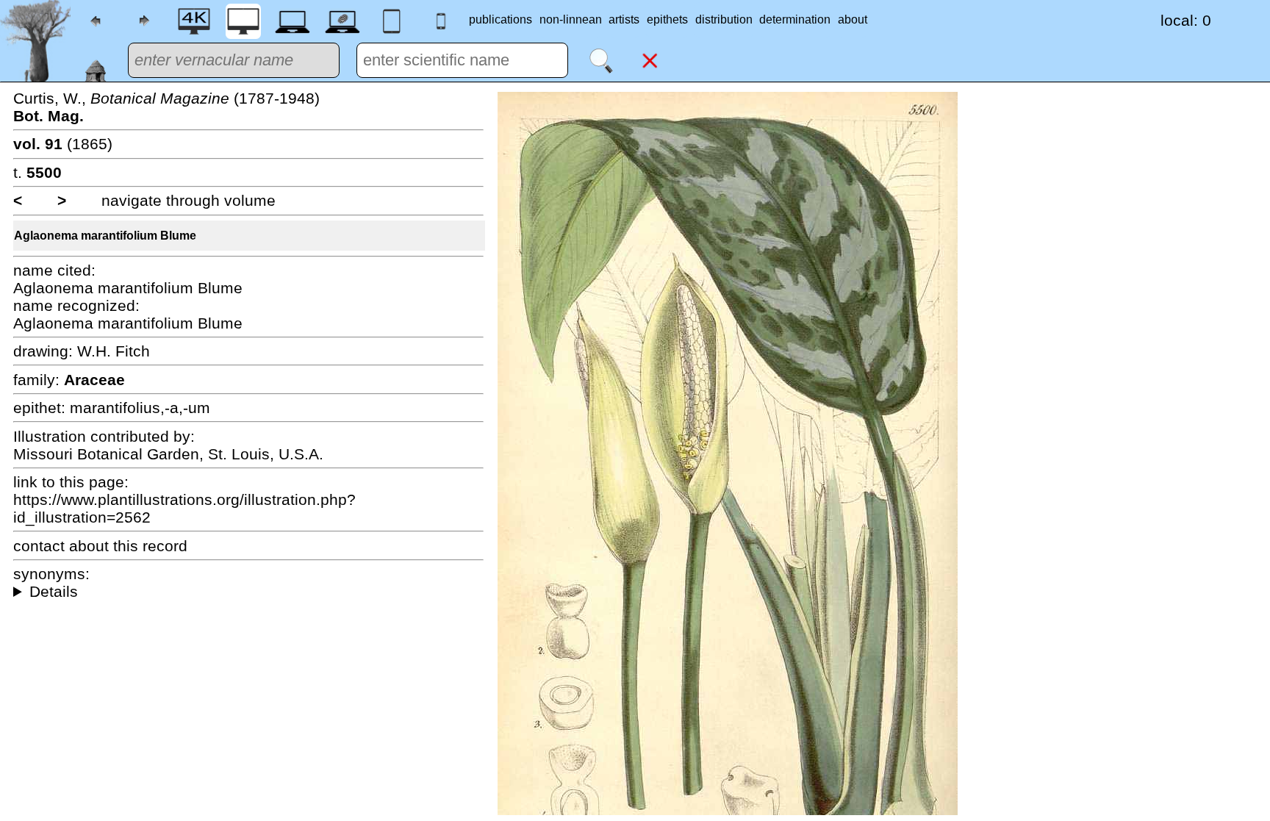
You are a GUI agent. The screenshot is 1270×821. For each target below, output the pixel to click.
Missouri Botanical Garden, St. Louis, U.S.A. (168, 453)
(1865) (62, 143)
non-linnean (570, 19)
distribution (724, 19)
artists (624, 19)
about (852, 19)
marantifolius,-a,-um (140, 407)
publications (500, 19)
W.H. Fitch (113, 351)
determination (794, 19)
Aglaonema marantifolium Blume (105, 235)
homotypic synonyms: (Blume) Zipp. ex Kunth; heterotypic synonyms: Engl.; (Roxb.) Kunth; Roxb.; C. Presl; (248, 591)
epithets (667, 19)
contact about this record (100, 545)
